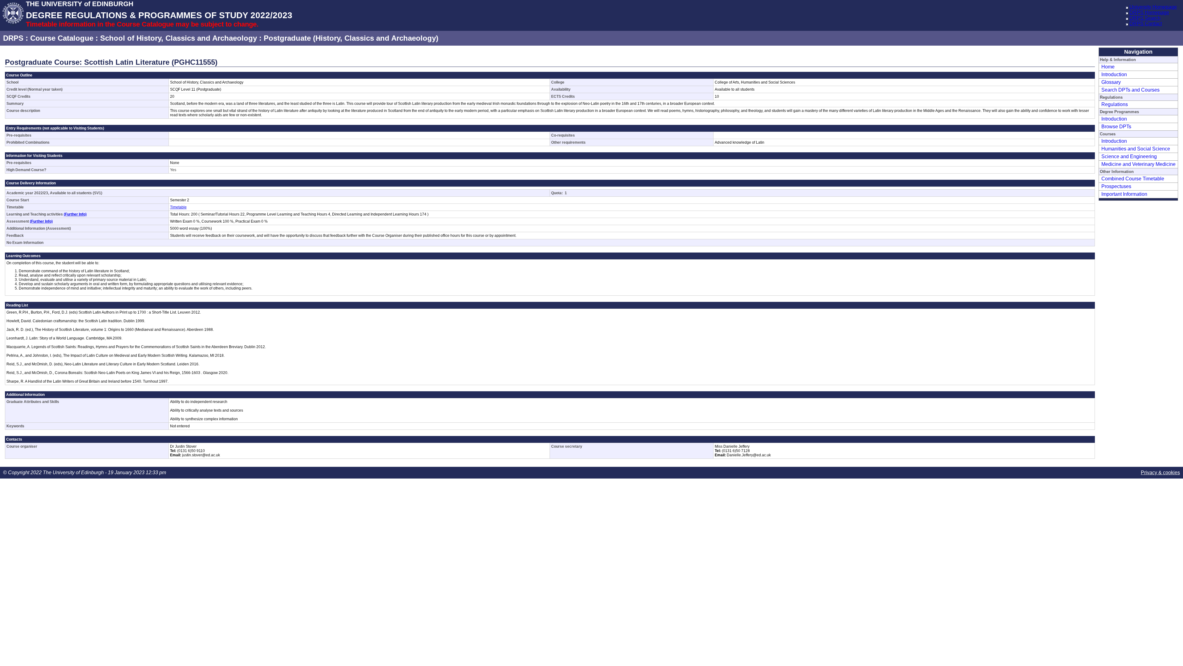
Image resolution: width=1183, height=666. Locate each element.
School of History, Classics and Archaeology (178, 38)
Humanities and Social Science (1135, 148)
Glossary (1111, 82)
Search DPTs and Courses (1130, 89)
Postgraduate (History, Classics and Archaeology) (351, 38)
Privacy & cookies (1160, 472)
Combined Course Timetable (1132, 178)
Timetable (178, 207)
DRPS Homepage (1149, 12)
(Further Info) (75, 214)
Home (1108, 66)
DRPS (13, 38)
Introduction (1114, 74)
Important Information (1124, 194)
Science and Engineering (1129, 156)
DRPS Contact (1145, 23)
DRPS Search (1145, 18)
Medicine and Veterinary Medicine (1138, 164)
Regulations (1114, 104)
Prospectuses (1116, 186)
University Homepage (1153, 7)
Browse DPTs (1116, 126)
